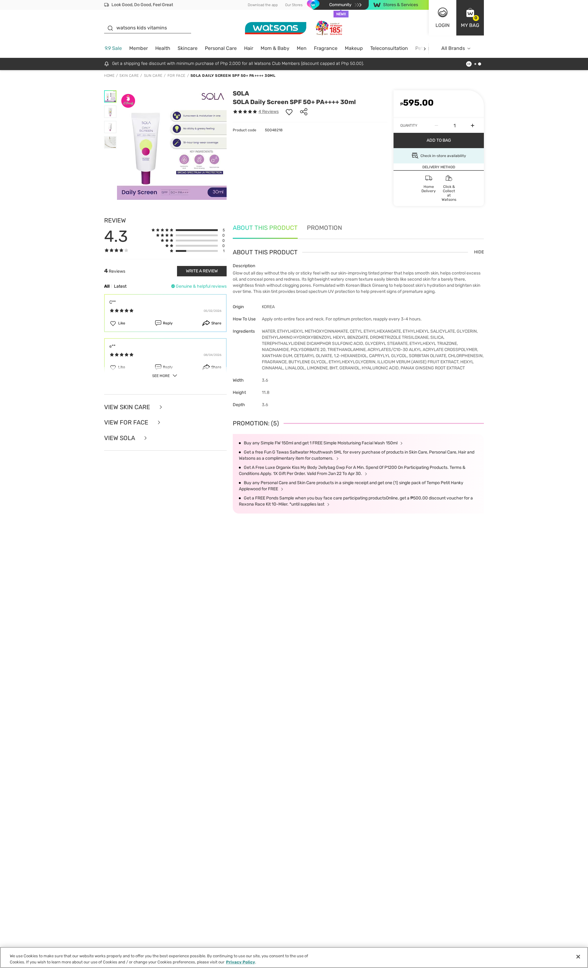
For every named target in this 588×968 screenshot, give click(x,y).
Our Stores (294, 5)
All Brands (453, 48)
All (107, 286)
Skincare (188, 48)
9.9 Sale (113, 48)
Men (302, 48)
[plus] (472, 125)
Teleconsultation (389, 48)
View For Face (127, 422)
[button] (470, 18)
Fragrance (325, 48)
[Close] (578, 956)
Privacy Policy (240, 961)
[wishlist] (289, 111)
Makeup (354, 48)
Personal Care (221, 48)
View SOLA (120, 438)
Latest (120, 286)
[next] (424, 48)
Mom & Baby (275, 48)
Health (162, 48)
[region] (294, 957)
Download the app (263, 5)
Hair (248, 48)
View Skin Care (128, 407)
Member (138, 48)
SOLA (241, 93)
